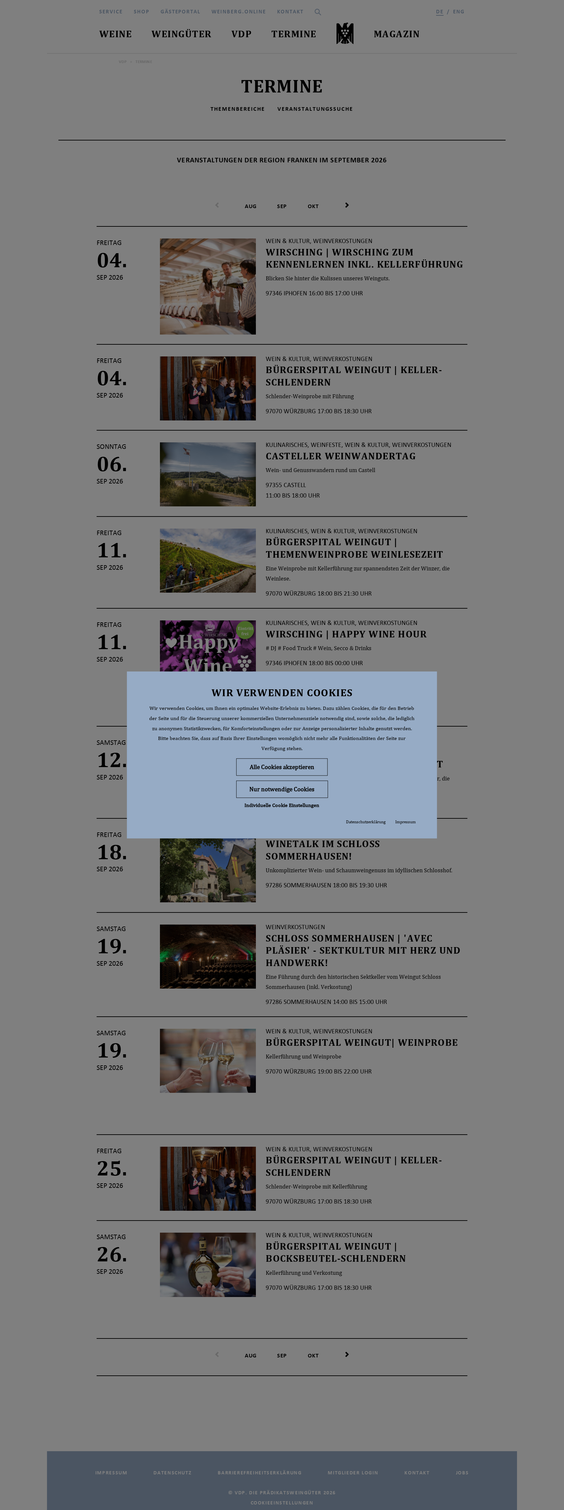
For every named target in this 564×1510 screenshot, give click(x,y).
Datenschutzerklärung (365, 821)
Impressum (405, 821)
